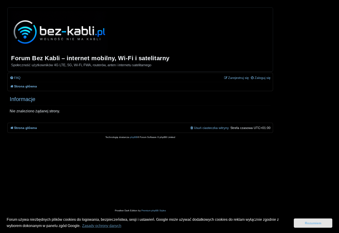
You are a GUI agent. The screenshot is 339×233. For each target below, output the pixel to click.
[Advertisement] (148, 174)
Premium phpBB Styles (153, 210)
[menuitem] (15, 77)
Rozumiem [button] (313, 223)
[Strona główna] (60, 32)
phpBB (133, 137)
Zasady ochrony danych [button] (101, 226)
